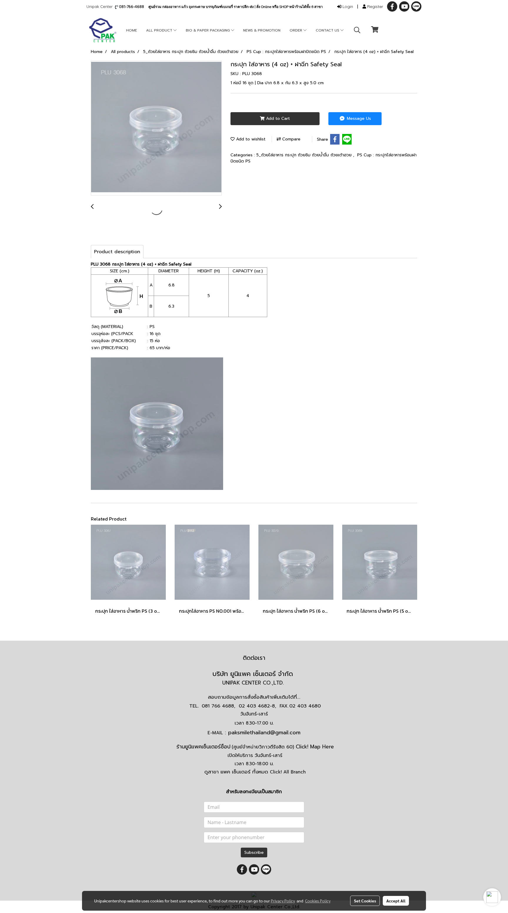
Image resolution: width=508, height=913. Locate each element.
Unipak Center (100, 6)
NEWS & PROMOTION (261, 30)
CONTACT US (328, 30)
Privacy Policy (283, 900)
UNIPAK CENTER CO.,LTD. (254, 683)
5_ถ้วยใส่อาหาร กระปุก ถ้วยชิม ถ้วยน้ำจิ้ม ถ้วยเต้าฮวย (304, 155)
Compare (290, 139)
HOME (131, 30)
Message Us (358, 118)
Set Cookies (365, 900)
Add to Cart (277, 118)
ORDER (296, 30)
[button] (357, 30)
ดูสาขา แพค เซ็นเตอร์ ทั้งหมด (255, 772)
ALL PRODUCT (159, 30)
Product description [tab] (117, 251)
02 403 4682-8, (257, 706)
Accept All (395, 900)
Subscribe (254, 852)
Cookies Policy (317, 900)
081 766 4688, (218, 706)
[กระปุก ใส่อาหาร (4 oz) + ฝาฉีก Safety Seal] (156, 128)
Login (347, 6)
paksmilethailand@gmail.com (264, 732)
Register (374, 6)
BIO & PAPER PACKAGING (208, 30)
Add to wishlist (250, 139)
